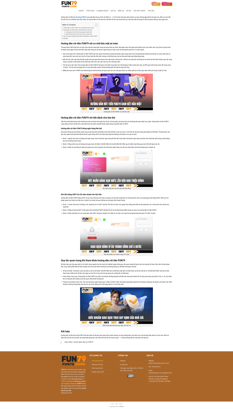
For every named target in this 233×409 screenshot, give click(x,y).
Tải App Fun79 (139, 11)
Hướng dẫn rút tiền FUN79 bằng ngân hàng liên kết (79, 32)
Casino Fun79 (102, 11)
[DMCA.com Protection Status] (130, 376)
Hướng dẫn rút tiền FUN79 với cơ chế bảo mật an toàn (78, 28)
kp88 (112, 404)
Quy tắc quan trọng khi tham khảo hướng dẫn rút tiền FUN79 (80, 36)
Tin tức (151, 11)
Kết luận (65, 38)
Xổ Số (128, 11)
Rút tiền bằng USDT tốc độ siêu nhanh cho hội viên (79, 34)
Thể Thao (90, 11)
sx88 (116, 404)
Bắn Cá (121, 11)
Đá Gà (113, 11)
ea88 (120, 404)
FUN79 (81, 11)
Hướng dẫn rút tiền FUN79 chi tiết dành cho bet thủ (77, 30)
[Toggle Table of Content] (95, 25)
